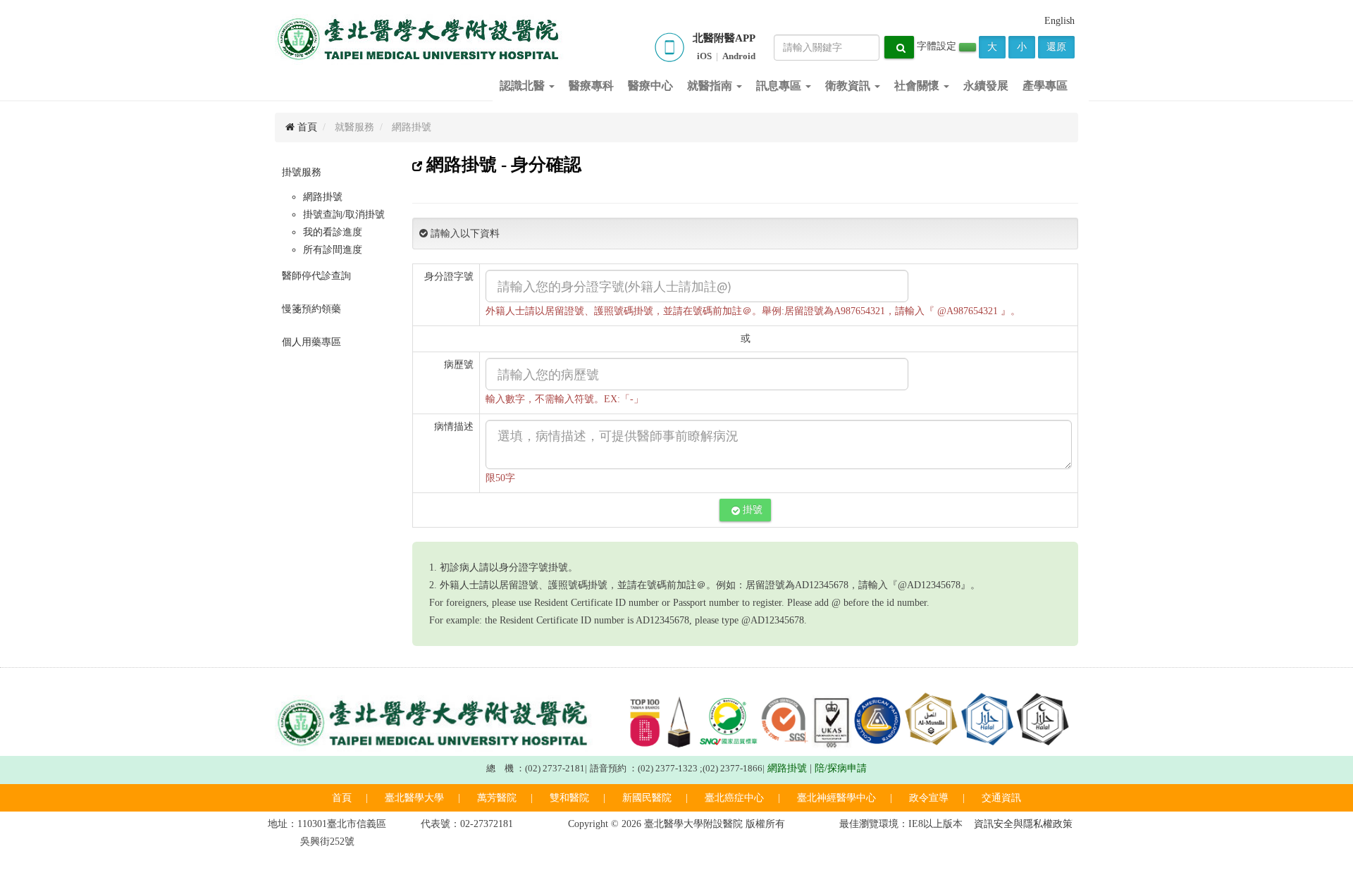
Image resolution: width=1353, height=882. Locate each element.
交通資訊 (1001, 798)
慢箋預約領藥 (311, 309)
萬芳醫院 (497, 798)
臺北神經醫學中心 (836, 798)
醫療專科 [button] (591, 86)
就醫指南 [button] (711, 86)
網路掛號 (322, 197)
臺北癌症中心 (734, 798)
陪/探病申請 (841, 768)
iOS (704, 56)
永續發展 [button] (985, 86)
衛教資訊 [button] (849, 86)
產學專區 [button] (1045, 86)
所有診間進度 (332, 249)
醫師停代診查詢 (316, 276)
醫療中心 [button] (650, 86)
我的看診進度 (332, 232)
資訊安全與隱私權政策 (1023, 824)
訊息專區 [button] (780, 86)
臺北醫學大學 (414, 798)
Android (738, 56)
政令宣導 (929, 798)
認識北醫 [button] (524, 86)
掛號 (751, 509)
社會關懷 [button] (918, 86)
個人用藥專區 (311, 342)
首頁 (306, 127)
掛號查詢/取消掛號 (344, 214)
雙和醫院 (569, 798)
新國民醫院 (647, 798)
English (1059, 20)
